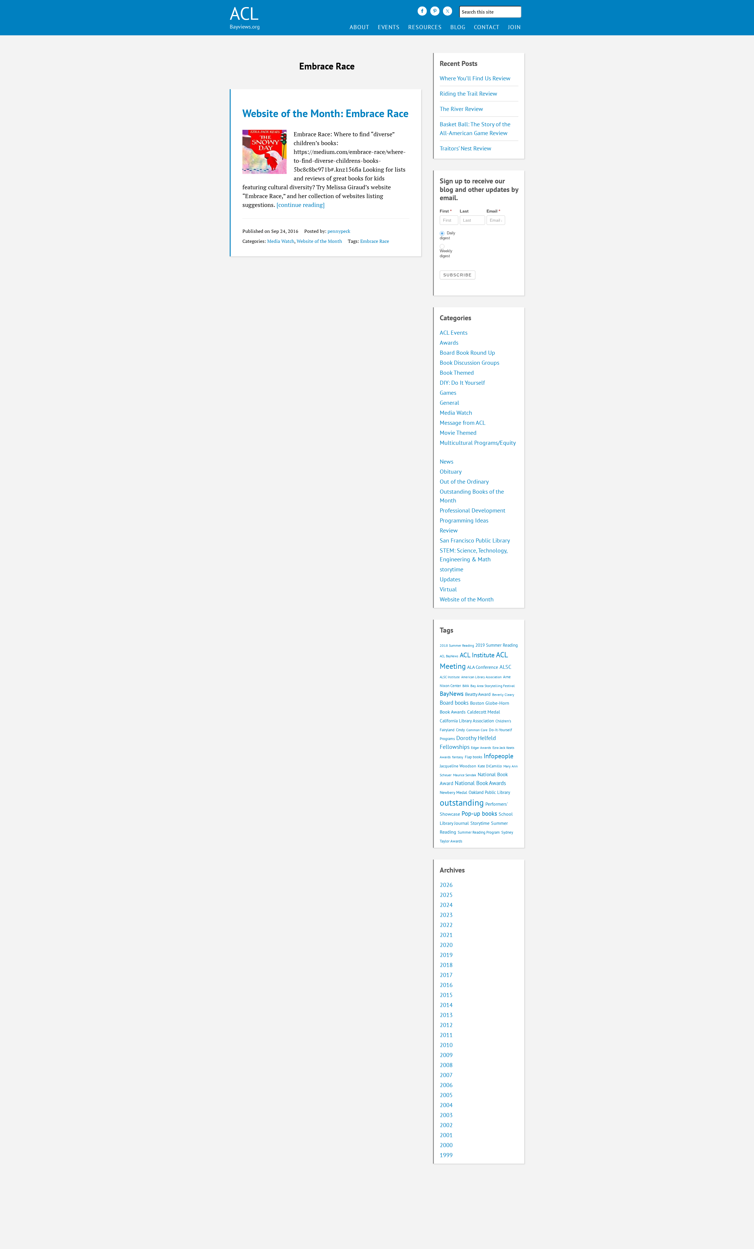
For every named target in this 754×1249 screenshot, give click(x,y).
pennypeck (339, 231)
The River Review (461, 109)
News (446, 461)
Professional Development (472, 510)
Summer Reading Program (479, 832)
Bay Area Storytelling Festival (492, 686)
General (449, 403)
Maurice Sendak (464, 775)
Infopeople (498, 756)
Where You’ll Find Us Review (475, 78)
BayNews (452, 694)
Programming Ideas (464, 520)
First (446, 211)
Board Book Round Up (467, 352)
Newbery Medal (453, 792)
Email (493, 211)
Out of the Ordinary (464, 481)
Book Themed (457, 372)
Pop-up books (479, 813)
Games (448, 393)
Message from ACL (462, 423)
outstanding (462, 802)
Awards (449, 342)
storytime (451, 569)
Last (464, 211)
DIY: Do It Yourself (462, 383)
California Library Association (467, 721)
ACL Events (453, 332)
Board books (454, 702)
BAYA (465, 686)
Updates (450, 579)
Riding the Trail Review (468, 93)
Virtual (448, 589)
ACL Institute (477, 655)
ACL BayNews (449, 656)
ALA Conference (482, 667)
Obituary (451, 471)
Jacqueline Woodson (458, 766)
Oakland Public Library (489, 792)
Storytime (480, 823)
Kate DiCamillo (490, 766)
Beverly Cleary (503, 694)
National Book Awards (480, 783)
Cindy (460, 729)
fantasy (457, 757)
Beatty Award (478, 694)
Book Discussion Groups (469, 362)
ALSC (505, 666)
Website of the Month (319, 241)
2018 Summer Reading (457, 645)
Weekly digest (446, 253)
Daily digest (447, 235)
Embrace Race (374, 241)
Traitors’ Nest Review (465, 148)
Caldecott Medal (483, 712)
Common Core (476, 730)
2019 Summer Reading (496, 645)
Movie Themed (458, 433)
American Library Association (481, 677)
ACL (244, 13)
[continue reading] (301, 205)
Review (449, 530)
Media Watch (280, 241)
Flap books (473, 756)
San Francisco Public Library (475, 540)
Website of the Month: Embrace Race (325, 113)
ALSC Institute (450, 677)
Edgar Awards (481, 747)
